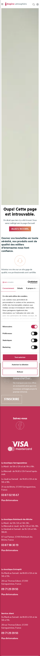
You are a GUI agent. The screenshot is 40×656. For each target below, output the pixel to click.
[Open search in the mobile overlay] (34, 4)
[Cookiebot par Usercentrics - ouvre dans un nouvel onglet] (28, 282)
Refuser (20, 372)
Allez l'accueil (20, 229)
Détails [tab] (20, 288)
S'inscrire (11, 399)
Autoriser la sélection (20, 365)
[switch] (34, 333)
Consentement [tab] (8, 288)
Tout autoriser (20, 357)
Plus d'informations (9, 500)
